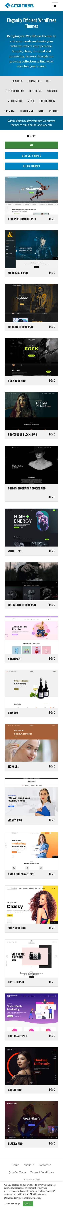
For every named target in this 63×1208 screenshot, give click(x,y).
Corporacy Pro (17, 1036)
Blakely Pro (15, 1143)
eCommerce (34, 81)
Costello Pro (16, 982)
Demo (52, 219)
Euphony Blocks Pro (20, 327)
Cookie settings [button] (12, 1203)
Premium (10, 111)
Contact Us (45, 1165)
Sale (40, 111)
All (31, 145)
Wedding (53, 111)
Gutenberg (35, 91)
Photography (47, 101)
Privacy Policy (31, 1179)
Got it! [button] (28, 1203)
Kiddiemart (15, 659)
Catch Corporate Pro (21, 874)
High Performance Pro (22, 219)
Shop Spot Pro (17, 928)
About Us (29, 1165)
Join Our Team (17, 1172)
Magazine (52, 91)
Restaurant (26, 111)
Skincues (13, 766)
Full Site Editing (15, 91)
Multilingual (15, 101)
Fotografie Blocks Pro (22, 605)
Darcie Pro (15, 1090)
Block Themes (31, 166)
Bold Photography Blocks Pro (27, 488)
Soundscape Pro (18, 273)
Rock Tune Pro (17, 381)
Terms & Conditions (42, 1172)
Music (31, 101)
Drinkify (13, 713)
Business (17, 81)
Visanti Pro (15, 820)
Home (15, 1165)
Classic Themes (31, 156)
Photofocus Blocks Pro (22, 434)
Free (48, 81)
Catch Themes (22, 5)
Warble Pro (15, 551)
